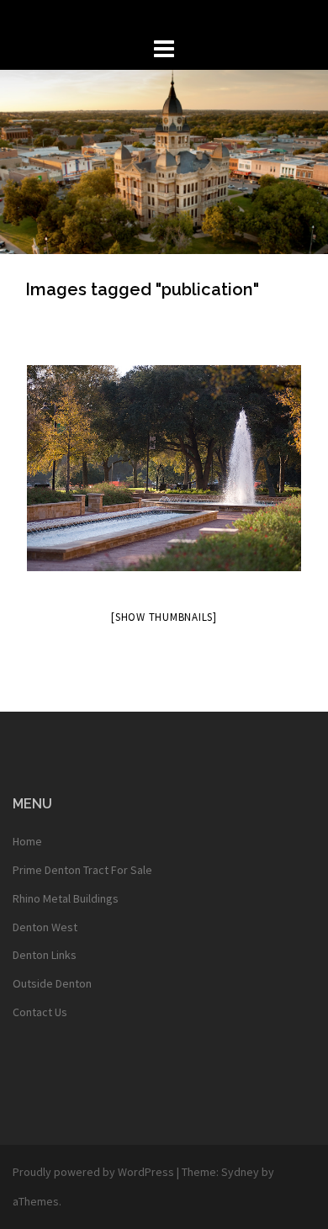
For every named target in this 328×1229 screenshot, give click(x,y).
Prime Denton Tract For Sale (82, 869)
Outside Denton (52, 983)
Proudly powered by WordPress (93, 1171)
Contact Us (40, 1012)
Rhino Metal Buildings (66, 898)
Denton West (45, 927)
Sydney (240, 1171)
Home (27, 841)
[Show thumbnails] (164, 617)
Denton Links (45, 954)
